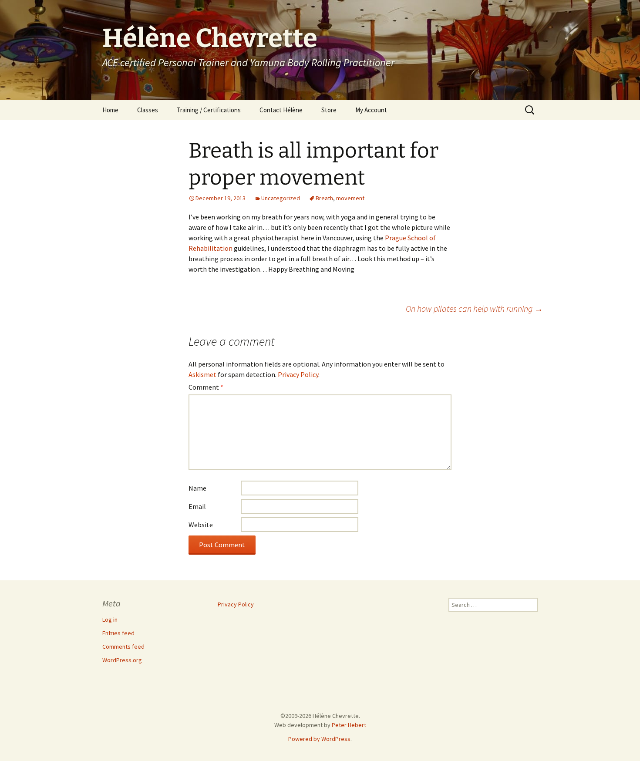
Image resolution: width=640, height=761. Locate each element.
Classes (147, 110)
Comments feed (123, 646)
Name (197, 488)
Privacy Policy (298, 374)
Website (201, 524)
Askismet (202, 374)
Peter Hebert (349, 725)
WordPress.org (122, 660)
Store (329, 110)
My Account (371, 110)
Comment (206, 387)
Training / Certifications (209, 110)
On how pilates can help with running (474, 308)
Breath (324, 198)
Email (197, 506)
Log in (110, 619)
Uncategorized (280, 198)
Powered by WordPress (319, 739)
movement (350, 198)
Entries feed (118, 633)
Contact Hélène (281, 110)
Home (110, 110)
